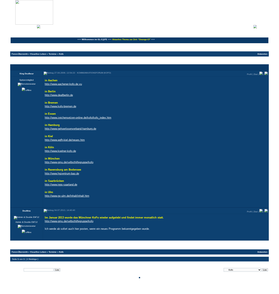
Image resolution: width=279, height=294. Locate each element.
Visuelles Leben (38, 54)
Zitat (255, 74)
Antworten (262, 54)
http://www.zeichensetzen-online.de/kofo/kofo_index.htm (78, 117)
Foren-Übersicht (20, 54)
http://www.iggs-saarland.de (61, 184)
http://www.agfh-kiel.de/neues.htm (65, 139)
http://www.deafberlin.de (59, 95)
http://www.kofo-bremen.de (60, 106)
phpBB (125, 288)
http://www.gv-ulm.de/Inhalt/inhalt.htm (67, 195)
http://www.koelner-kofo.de (60, 151)
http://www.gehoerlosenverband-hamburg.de (70, 128)
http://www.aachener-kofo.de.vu (63, 84)
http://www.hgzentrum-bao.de (62, 173)
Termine (53, 54)
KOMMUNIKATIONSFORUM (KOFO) (35, 60)
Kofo (61, 54)
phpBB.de (153, 290)
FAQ (25, 26)
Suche (32, 26)
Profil (249, 74)
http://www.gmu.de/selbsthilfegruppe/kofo (69, 162)
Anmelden (263, 26)
